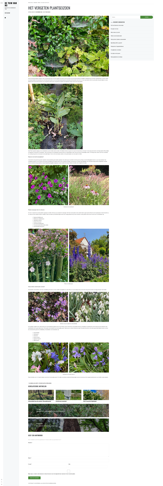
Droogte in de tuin (114, 28)
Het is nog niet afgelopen (90, 401)
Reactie (30, 442)
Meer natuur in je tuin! (115, 32)
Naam (29, 458)
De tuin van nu (11, 4)
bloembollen (32, 383)
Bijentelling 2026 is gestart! (116, 42)
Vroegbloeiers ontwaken (116, 49)
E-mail (30, 464)
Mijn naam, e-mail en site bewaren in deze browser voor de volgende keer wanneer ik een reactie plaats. (51, 473)
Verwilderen (48, 383)
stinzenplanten (42, 383)
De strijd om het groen (115, 53)
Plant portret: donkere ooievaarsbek (118, 39)
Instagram (7, 13)
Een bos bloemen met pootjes (117, 25)
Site (69, 464)
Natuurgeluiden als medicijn (116, 57)
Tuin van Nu (47, 12)
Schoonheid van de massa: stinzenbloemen (39, 401)
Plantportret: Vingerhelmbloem (117, 46)
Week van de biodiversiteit (116, 35)
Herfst (36, 383)
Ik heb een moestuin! (61, 401)
